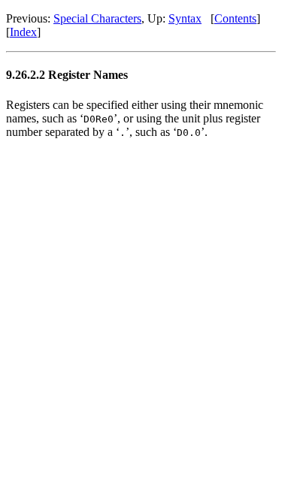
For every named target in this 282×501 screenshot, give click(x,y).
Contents (235, 18)
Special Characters (97, 18)
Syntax (185, 18)
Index (23, 32)
